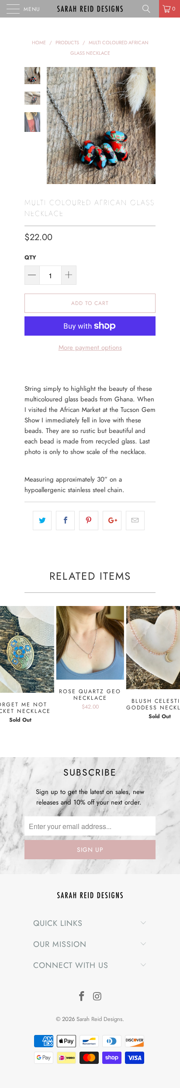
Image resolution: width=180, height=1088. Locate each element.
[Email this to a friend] (135, 520)
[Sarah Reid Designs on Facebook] (81, 997)
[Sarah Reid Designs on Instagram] (97, 997)
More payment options (90, 347)
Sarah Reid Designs (99, 1019)
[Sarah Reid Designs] (90, 9)
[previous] (55, 125)
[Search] (149, 9)
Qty (30, 257)
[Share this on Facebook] (65, 520)
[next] (147, 125)
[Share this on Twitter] (42, 520)
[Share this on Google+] (112, 520)
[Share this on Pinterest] (88, 520)
